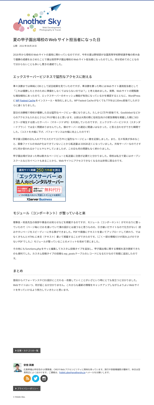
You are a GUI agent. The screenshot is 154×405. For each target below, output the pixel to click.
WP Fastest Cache (26, 100)
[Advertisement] (77, 320)
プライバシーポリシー (27, 388)
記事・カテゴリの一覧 (27, 350)
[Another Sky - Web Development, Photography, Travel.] (37, 29)
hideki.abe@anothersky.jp (72, 372)
